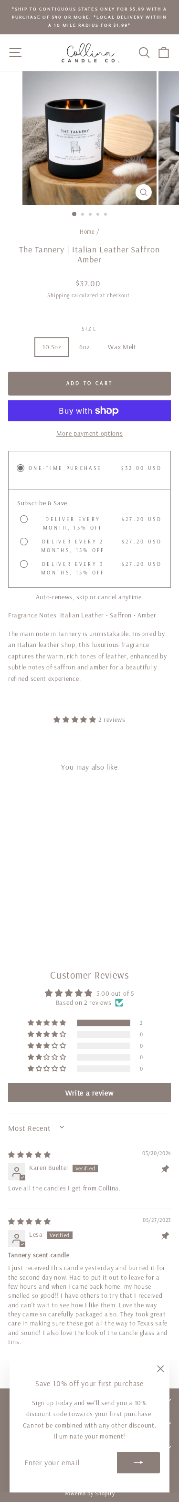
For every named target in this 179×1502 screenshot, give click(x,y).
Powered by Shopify (89, 1493)
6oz (84, 347)
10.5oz (51, 347)
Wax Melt (122, 347)
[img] (29, 1154)
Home (87, 231)
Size (89, 328)
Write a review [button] (89, 1092)
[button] (75, 719)
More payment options (89, 433)
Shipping (58, 295)
